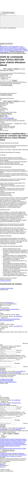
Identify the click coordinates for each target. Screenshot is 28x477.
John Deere (10, 49)
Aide (11, 448)
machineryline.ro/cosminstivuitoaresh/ (10, 319)
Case (18, 48)
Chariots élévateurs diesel (7, 439)
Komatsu (15, 49)
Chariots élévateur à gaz (19, 441)
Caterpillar (22, 48)
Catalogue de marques (16, 456)
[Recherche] (12, 21)
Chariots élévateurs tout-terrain (12, 445)
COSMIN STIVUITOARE (6, 288)
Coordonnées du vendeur (19, 448)
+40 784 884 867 (17, 316)
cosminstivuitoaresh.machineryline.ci (9, 309)
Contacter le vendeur (6, 95)
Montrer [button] (11, 316)
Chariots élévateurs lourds (7, 444)
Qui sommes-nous (5, 448)
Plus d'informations (5, 404)
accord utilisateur (16, 372)
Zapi (6, 115)
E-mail (18, 359)
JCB (5, 49)
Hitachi (2, 49)
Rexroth (25, 49)
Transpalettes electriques (18, 443)
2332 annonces (9, 302)
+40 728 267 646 (17, 326)
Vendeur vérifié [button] (4, 289)
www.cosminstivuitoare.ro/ (7, 320)
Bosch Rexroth (12, 48)
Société (18, 352)
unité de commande (8, 118)
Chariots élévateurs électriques (8, 440)
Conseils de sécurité (5, 280)
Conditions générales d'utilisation (9, 453)
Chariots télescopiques (20, 439)
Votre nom (19, 350)
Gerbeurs (19, 440)
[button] (14, 36)
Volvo (1, 50)
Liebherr (20, 49)
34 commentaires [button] (4, 308)
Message (17, 363)
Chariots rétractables (5, 443)
